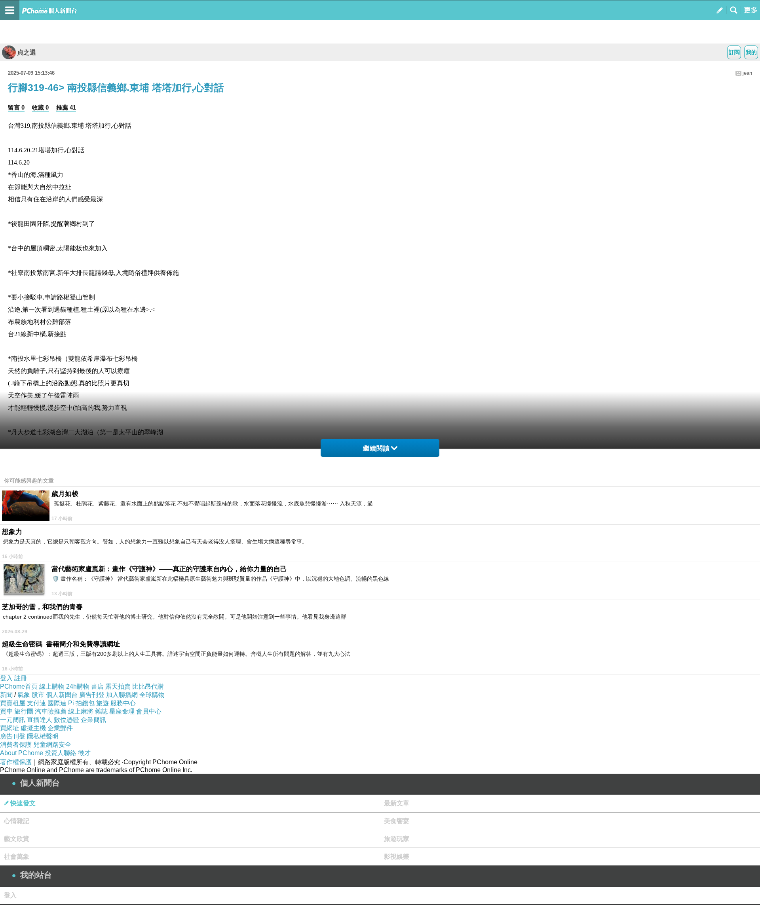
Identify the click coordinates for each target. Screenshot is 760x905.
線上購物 (52, 686)
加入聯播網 (122, 694)
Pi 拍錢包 (81, 703)
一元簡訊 (12, 719)
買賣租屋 (12, 703)
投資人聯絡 (60, 753)
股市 (38, 694)
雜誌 (101, 711)
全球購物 (152, 694)
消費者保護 (16, 744)
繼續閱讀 (376, 448)
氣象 (23, 694)
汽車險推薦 (50, 711)
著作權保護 (16, 762)
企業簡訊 (93, 719)
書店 (97, 686)
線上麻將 (80, 711)
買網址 (9, 728)
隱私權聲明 (43, 736)
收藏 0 (40, 107)
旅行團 (23, 711)
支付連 (36, 703)
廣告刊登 (91, 694)
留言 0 (16, 107)
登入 (6, 678)
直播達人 (39, 719)
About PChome (21, 753)
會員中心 (149, 711)
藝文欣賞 (16, 838)
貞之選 (26, 52)
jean (747, 73)
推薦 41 (66, 107)
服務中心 (123, 703)
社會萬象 (16, 856)
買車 (6, 711)
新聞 (6, 694)
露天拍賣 (118, 686)
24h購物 (77, 686)
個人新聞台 (62, 694)
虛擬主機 (33, 728)
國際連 (57, 703)
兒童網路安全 (52, 744)
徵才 (84, 753)
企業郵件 (60, 728)
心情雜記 (16, 821)
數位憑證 (66, 719)
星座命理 (122, 711)
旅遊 (102, 703)
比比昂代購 (148, 686)
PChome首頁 (19, 686)
